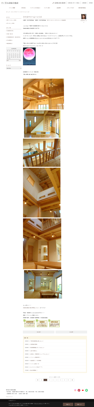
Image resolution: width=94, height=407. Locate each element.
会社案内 (59, 8)
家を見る (24, 8)
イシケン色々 (47, 8)
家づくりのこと (50, 20)
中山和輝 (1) (9, 40)
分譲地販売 (84, 3)
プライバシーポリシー (38, 403)
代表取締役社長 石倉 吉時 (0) (13, 37)
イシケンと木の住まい (35, 8)
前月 (8, 60)
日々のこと (58, 20)
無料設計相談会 (82, 8)
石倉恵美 (64, 20)
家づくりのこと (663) (11, 20)
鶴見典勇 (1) (9, 43)
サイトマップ (9, 396)
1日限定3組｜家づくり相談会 (73, 3)
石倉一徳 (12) (10, 33)
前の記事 (38, 332)
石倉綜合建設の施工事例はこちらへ (31, 307)
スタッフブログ (70, 8)
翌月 (20, 60)
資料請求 (91, 3)
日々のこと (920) (10, 23)
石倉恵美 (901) (10, 30)
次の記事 (71, 332)
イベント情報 (12, 8)
